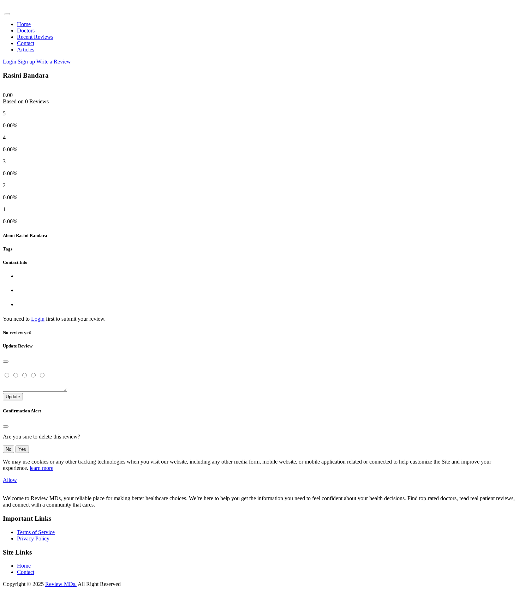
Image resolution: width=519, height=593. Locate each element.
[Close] (5, 362)
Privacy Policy (33, 538)
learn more (41, 468)
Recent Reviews (35, 37)
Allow (10, 480)
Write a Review (53, 62)
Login (9, 62)
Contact (25, 43)
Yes (22, 449)
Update (13, 396)
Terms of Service (36, 532)
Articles (25, 50)
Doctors (26, 31)
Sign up (26, 62)
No (8, 449)
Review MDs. (61, 584)
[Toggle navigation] (7, 14)
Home (24, 24)
